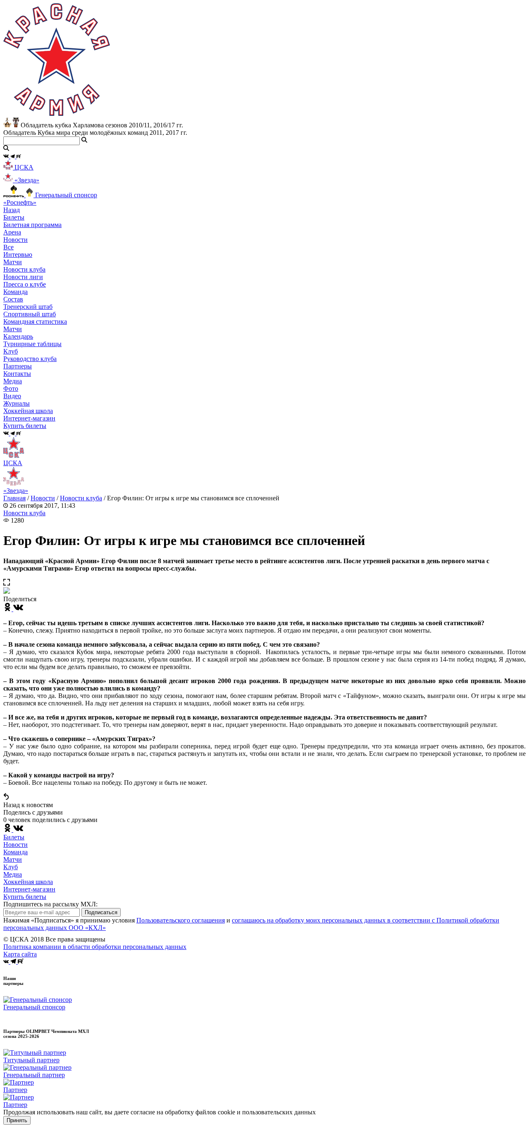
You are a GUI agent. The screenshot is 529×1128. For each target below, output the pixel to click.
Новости (43, 498)
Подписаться (101, 912)
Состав (13, 299)
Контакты (17, 373)
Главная (14, 498)
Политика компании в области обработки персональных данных (94, 946)
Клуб (10, 866)
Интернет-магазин (29, 889)
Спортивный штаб (29, 314)
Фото (10, 388)
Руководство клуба (30, 358)
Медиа (12, 874)
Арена (12, 232)
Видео (12, 395)
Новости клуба (24, 269)
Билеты (13, 837)
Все (8, 247)
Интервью (17, 254)
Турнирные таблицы (32, 343)
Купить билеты (24, 896)
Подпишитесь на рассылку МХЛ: (50, 904)
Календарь (18, 336)
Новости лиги (23, 276)
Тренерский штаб (27, 306)
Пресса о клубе (24, 284)
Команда (15, 852)
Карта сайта (20, 954)
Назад (11, 209)
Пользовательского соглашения (180, 920)
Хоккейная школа (28, 881)
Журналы (16, 403)
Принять (17, 1120)
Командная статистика (35, 321)
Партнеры (17, 366)
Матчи (12, 261)
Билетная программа (32, 224)
